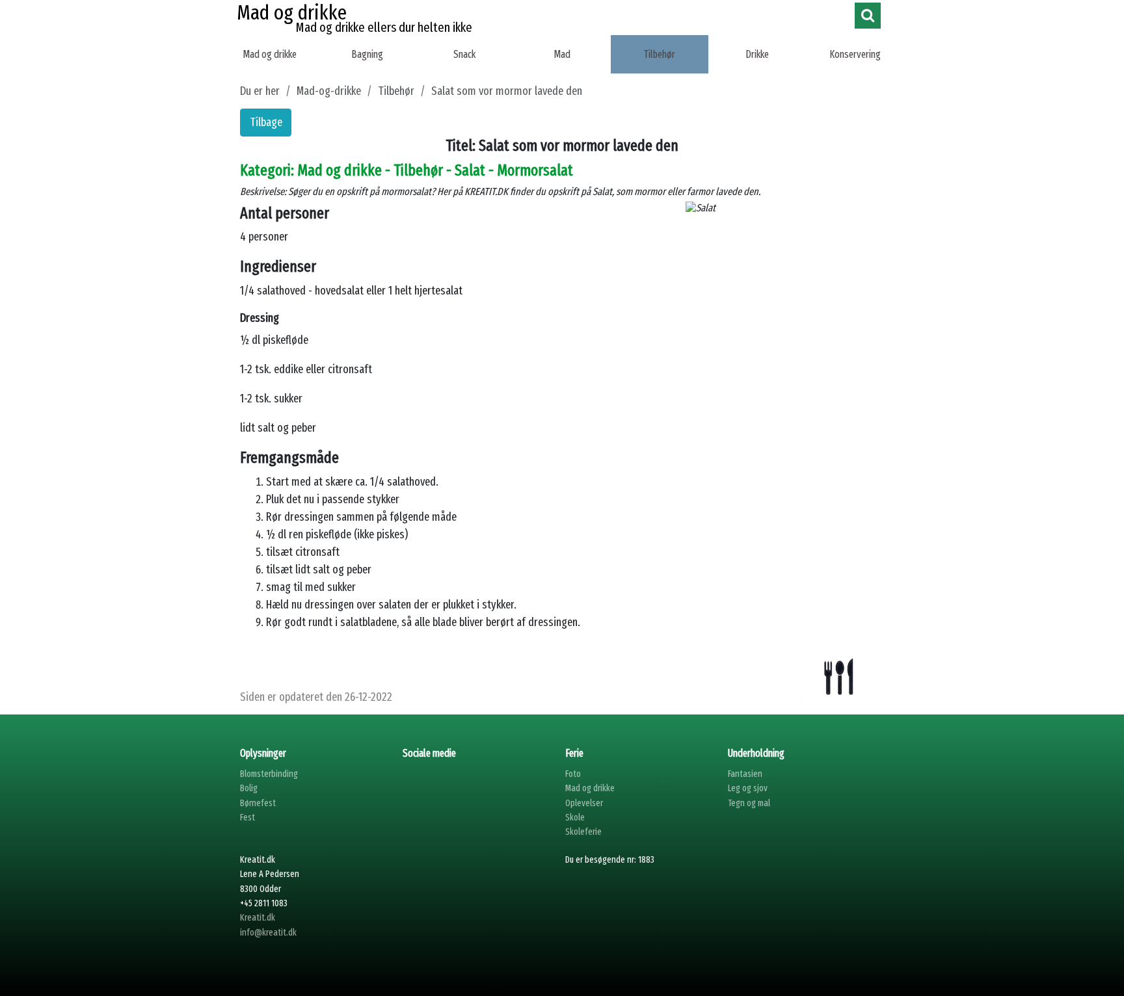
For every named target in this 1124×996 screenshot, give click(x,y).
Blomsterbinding (269, 774)
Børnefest (258, 803)
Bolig (249, 788)
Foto (573, 774)
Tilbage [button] (266, 122)
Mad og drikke (270, 54)
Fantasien (745, 774)
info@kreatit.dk (268, 932)
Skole (575, 817)
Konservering (855, 54)
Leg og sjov (748, 788)
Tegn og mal (749, 803)
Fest (247, 817)
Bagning (367, 54)
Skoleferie (583, 831)
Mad (562, 54)
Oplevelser (584, 803)
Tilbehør (659, 54)
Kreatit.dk (257, 917)
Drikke (757, 54)
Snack (464, 54)
